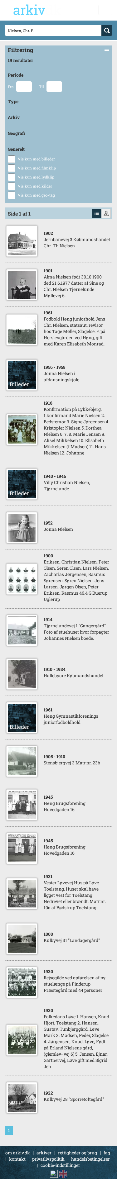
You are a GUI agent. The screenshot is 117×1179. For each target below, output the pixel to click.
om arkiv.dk (17, 1153)
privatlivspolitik (48, 1159)
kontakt (17, 1159)
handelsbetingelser (90, 1159)
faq (107, 1153)
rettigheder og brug (77, 1153)
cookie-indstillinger (60, 1165)
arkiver (44, 1153)
